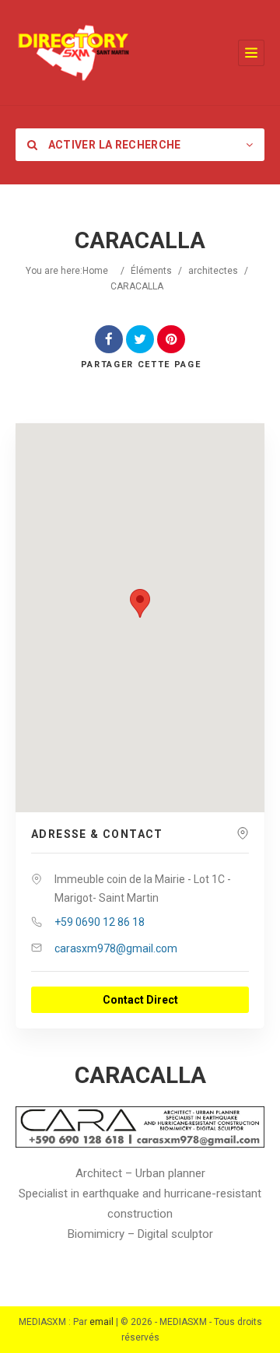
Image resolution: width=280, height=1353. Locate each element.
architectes (213, 270)
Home (95, 270)
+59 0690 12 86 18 (99, 922)
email (101, 1321)
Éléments (151, 270)
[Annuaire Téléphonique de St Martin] (74, 52)
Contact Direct (140, 1000)
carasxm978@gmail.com (115, 948)
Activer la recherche (112, 144)
